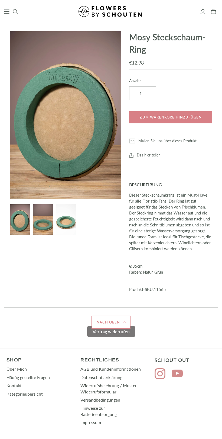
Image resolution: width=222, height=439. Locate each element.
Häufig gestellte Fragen (28, 377)
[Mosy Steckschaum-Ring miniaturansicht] (20, 219)
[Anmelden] (203, 12)
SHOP (14, 360)
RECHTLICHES (99, 360)
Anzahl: (135, 80)
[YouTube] (177, 374)
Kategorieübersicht (24, 393)
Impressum (90, 422)
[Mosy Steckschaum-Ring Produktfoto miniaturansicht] (66, 219)
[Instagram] (160, 374)
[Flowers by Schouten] (111, 11)
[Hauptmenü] (6, 11)
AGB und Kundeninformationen (110, 368)
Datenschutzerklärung (101, 377)
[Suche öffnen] (15, 11)
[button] (111, 322)
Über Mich (16, 368)
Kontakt (14, 385)
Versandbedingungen (100, 399)
